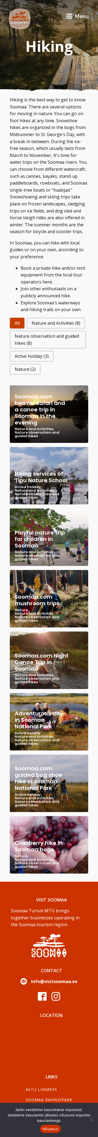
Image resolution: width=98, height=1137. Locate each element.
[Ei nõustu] (91, 1120)
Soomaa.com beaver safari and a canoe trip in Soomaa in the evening (40, 409)
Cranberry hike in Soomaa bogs (39, 846)
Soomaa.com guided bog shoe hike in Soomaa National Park (38, 778)
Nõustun (50, 1129)
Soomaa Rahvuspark (49, 1099)
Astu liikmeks (41, 1089)
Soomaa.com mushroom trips (37, 600)
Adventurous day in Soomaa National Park (39, 720)
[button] (17, 323)
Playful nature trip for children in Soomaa (40, 539)
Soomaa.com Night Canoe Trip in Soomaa (42, 662)
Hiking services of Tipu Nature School (41, 477)
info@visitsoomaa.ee (54, 981)
